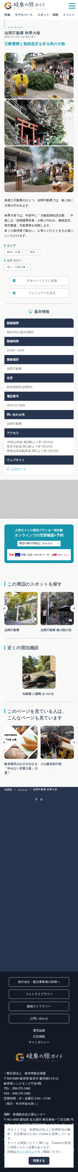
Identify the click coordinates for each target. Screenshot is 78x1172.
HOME (8, 789)
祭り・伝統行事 (16, 266)
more (7, 593)
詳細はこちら (13, 727)
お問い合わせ (39, 1018)
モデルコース (24, 14)
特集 (7, 14)
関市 (32, 252)
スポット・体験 (47, 14)
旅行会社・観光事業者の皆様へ (39, 981)
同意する (39, 1160)
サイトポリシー (39, 1042)
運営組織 (39, 1030)
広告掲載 (39, 1036)
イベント (69, 14)
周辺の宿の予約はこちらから (36, 543)
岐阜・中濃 (13, 252)
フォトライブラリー (39, 994)
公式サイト (18, 469)
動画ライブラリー (39, 1006)
